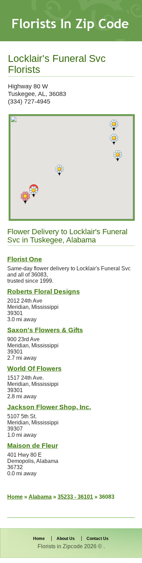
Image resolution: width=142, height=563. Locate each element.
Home (15, 497)
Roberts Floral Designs (43, 291)
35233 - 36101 (75, 497)
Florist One (24, 259)
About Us (66, 538)
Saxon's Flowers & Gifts (45, 330)
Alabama (40, 497)
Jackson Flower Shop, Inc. (49, 407)
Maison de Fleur (32, 445)
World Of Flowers (34, 368)
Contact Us (98, 538)
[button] (25, 198)
